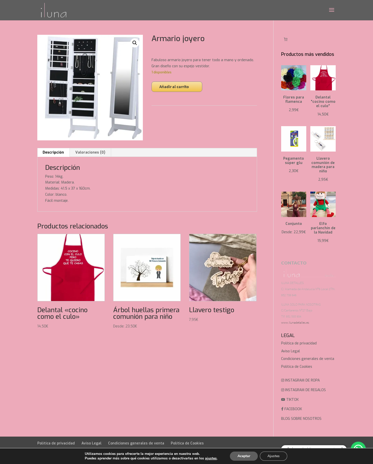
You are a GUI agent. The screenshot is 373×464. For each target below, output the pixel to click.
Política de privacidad (299, 343)
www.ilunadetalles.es (295, 322)
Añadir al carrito (174, 86)
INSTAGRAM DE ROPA (302, 380)
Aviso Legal (290, 351)
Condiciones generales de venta (307, 358)
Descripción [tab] (53, 152)
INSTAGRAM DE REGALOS (305, 390)
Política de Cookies (296, 366)
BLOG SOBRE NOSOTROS (301, 418)
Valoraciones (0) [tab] (90, 152)
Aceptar (244, 456)
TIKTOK (292, 399)
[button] (134, 42)
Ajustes (273, 456)
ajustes (211, 458)
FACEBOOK (292, 409)
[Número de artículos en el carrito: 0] (285, 39)
